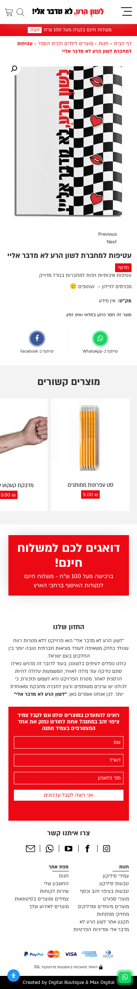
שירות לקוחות (54, 891)
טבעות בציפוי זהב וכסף (104, 891)
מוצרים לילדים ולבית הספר (65, 43)
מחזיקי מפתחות (113, 914)
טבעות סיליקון (114, 883)
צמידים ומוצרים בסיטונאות (42, 899)
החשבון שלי (56, 883)
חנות (104, 43)
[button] (13, 68)
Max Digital (102, 982)
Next (112, 242)
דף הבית (123, 43)
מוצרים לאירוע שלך (49, 906)
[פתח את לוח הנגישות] (13, 975)
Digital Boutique (66, 982)
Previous (107, 234)
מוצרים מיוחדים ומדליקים (103, 906)
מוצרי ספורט (116, 899)
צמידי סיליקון (116, 876)
